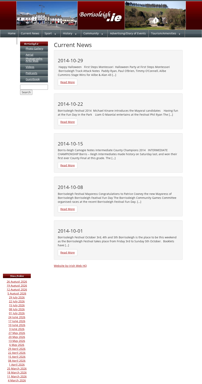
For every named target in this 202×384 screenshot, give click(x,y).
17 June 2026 (16, 321)
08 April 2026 (16, 360)
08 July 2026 (17, 309)
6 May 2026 (16, 345)
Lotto (11, 40)
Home (12, 33)
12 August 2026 (17, 289)
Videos (30, 67)
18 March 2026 (17, 372)
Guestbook (33, 79)
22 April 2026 (16, 353)
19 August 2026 (17, 285)
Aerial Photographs (34, 56)
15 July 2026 (17, 305)
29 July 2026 (17, 297)
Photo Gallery (34, 48)
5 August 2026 (16, 293)
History (67, 33)
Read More (67, 82)
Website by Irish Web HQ (70, 266)
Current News (30, 33)
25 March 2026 (17, 368)
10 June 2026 (16, 325)
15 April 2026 (16, 357)
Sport (48, 33)
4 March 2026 (17, 380)
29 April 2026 (16, 349)
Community (91, 33)
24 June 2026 (16, 317)
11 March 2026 (17, 376)
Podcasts (31, 73)
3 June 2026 (16, 329)
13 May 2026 (16, 341)
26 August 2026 (17, 281)
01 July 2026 (17, 313)
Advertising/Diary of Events (128, 33)
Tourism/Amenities (163, 33)
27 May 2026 (16, 333)
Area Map (32, 61)
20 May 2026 (16, 337)
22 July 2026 (17, 301)
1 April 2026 (17, 364)
